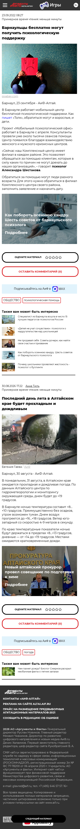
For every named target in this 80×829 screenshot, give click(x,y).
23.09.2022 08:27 (12, 15)
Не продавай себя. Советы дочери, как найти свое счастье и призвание (44, 342)
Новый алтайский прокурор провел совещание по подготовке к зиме (39, 572)
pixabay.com (10, 96)
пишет (7, 117)
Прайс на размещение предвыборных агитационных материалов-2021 (33, 710)
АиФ (27, 467)
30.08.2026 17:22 (12, 386)
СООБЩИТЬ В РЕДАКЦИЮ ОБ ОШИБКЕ (31, 718)
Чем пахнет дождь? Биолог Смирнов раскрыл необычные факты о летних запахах (44, 670)
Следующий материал (38, 819)
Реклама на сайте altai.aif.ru (27, 704)
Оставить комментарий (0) (40, 271)
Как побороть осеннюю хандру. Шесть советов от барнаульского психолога (38, 220)
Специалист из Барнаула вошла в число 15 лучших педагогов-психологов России (42, 318)
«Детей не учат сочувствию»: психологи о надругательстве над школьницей (42, 330)
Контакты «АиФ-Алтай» (21, 698)
